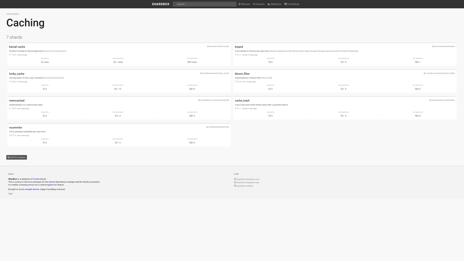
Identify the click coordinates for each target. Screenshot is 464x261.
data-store (330, 51)
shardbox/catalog (244, 186)
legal (10, 193)
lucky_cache (16, 73)
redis (290, 51)
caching (56, 51)
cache (48, 51)
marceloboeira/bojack (444, 46)
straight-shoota (32, 189)
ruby (302, 51)
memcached (16, 100)
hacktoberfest (58, 78)
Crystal (36, 179)
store (338, 51)
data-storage (311, 51)
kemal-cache (17, 46)
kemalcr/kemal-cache (219, 46)
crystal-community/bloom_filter (440, 73)
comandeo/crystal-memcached (214, 100)
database (282, 51)
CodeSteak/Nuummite (218, 127)
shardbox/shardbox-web (247, 182)
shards (51, 182)
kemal (63, 51)
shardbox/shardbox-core (247, 179)
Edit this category (18, 157)
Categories (12, 14)
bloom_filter (242, 73)
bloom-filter (267, 78)
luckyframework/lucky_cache (215, 73)
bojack (239, 46)
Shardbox (161, 4)
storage (321, 51)
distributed (353, 51)
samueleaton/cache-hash (443, 100)
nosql (296, 51)
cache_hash (242, 100)
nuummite (15, 127)
